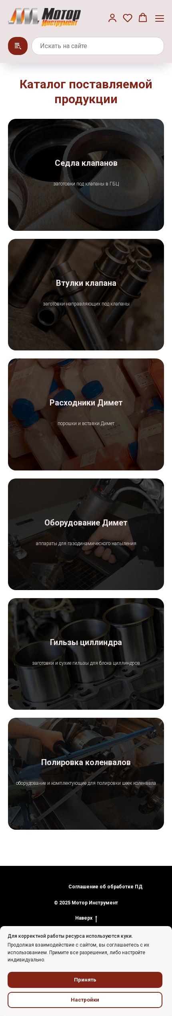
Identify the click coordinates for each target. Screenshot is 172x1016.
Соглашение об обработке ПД (105, 887)
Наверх (83, 918)
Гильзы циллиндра (86, 642)
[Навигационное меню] (159, 18)
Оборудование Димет (86, 522)
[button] (112, 17)
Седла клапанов (86, 163)
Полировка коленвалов (86, 762)
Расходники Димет (86, 402)
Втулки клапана (86, 283)
